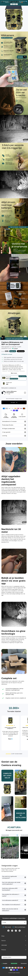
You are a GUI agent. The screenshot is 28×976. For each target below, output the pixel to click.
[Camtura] (14, 2)
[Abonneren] (24, 922)
